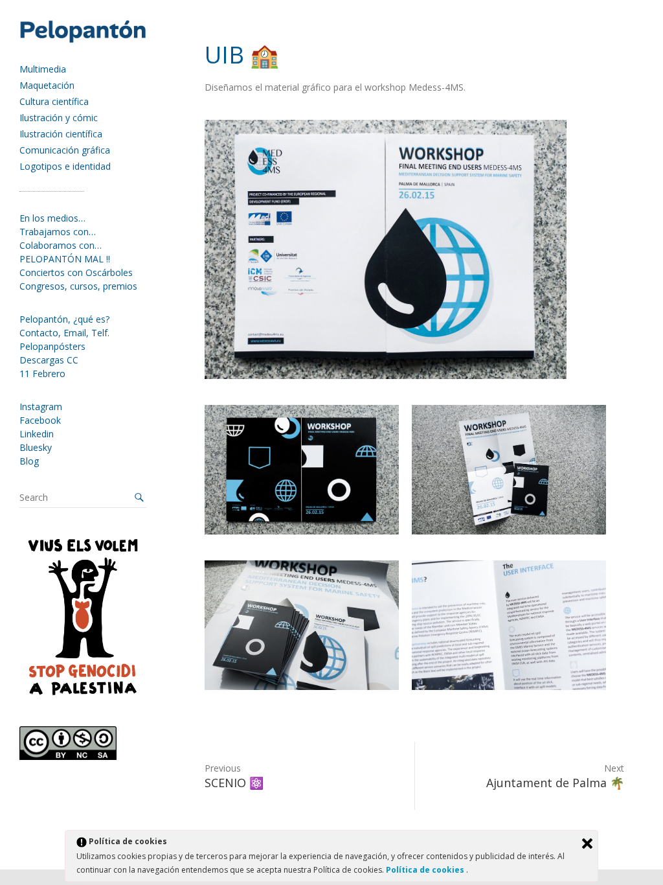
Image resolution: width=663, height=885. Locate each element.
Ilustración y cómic (58, 117)
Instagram (40, 406)
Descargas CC (48, 360)
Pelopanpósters (52, 346)
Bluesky (35, 447)
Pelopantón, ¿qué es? (64, 319)
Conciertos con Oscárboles (76, 272)
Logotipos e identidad (65, 166)
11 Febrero (42, 373)
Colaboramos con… (60, 245)
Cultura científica (54, 101)
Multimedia (42, 69)
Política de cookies (426, 869)
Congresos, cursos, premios (78, 286)
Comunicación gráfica (64, 150)
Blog (29, 461)
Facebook (40, 420)
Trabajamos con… (57, 231)
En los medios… (52, 218)
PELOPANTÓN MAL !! (64, 259)
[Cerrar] (587, 843)
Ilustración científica (60, 134)
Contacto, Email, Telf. (64, 333)
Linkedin (36, 434)
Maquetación (46, 85)
